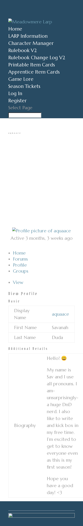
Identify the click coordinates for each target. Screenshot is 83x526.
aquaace (60, 314)
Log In (15, 93)
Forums (20, 259)
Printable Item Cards (31, 65)
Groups (20, 271)
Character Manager (31, 43)
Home (15, 29)
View (18, 282)
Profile (20, 265)
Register (17, 101)
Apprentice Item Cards (34, 72)
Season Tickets (24, 86)
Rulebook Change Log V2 (36, 58)
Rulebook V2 (22, 50)
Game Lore (20, 79)
